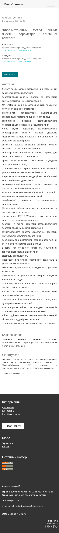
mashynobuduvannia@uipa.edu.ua (26, 506)
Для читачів (8, 407)
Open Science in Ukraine (14, 514)
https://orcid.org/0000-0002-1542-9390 (17, 50)
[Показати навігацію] (51, 4)
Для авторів (8, 411)
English (5, 446)
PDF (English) (10, 74)
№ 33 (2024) (7, 18)
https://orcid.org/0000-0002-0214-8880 (17, 62)
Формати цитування (13, 373)
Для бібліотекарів (11, 414)
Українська (7, 443)
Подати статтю (13, 425)
